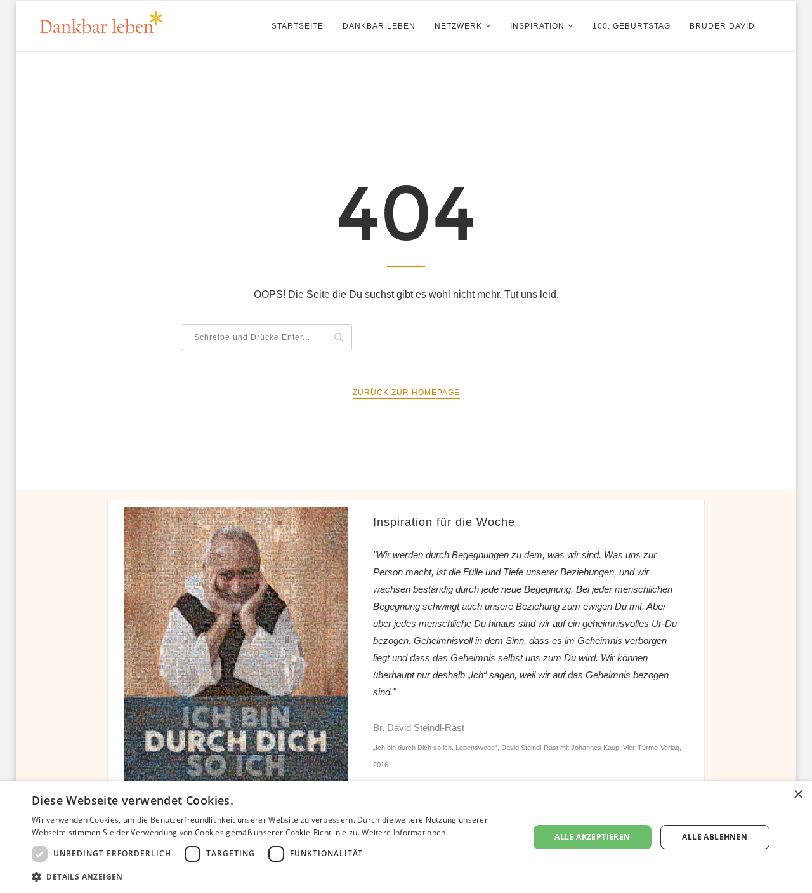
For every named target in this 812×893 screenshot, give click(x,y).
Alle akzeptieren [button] (592, 836)
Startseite (298, 26)
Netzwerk (458, 26)
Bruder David (722, 26)
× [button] (797, 795)
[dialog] (406, 837)
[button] (273, 876)
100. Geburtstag (632, 26)
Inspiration (537, 26)
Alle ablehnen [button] (714, 836)
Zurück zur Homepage (406, 392)
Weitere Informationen (403, 832)
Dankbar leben (379, 26)
